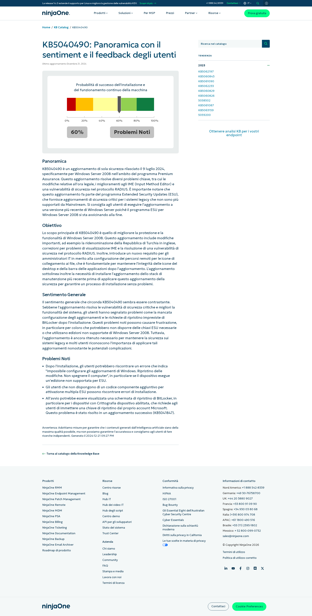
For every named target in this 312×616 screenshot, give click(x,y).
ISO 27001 (169, 499)
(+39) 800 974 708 (242, 514)
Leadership (109, 554)
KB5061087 (206, 105)
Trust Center (110, 533)
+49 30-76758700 (248, 493)
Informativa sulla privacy (178, 487)
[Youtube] (233, 568)
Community (110, 560)
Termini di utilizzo (234, 552)
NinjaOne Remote (53, 505)
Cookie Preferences (249, 606)
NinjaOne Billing (52, 522)
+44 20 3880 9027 (240, 498)
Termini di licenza (113, 583)
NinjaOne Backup (53, 539)
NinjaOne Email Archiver (57, 544)
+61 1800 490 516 (243, 520)
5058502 (204, 100)
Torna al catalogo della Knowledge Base (72, 453)
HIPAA (166, 493)
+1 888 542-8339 (253, 487)
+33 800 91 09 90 (245, 504)
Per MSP (149, 13)
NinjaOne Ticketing (54, 527)
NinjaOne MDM (52, 510)
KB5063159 (206, 110)
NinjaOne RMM (52, 487)
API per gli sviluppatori (117, 522)
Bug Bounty (170, 505)
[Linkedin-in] (226, 568)
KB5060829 (206, 91)
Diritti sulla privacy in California (182, 535)
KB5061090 (206, 81)
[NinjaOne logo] (56, 13)
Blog (105, 493)
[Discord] (255, 568)
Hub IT (106, 499)
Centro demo (111, 516)
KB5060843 (206, 76)
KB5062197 (206, 71)
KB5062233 (206, 86)
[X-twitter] (262, 568)
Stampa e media (113, 571)
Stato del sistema (113, 527)
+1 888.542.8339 (214, 3)
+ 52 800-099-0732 (248, 530)
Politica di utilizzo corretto (240, 558)
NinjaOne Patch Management (61, 499)
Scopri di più (146, 3)
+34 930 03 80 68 (246, 509)
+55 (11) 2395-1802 (244, 525)
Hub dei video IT (113, 505)
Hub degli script (112, 510)
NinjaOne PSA (51, 516)
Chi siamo (108, 548)
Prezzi (170, 13)
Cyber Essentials (173, 520)
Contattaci (232, 3)
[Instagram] (248, 568)
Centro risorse (111, 487)
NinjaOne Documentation (58, 533)
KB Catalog (61, 27)
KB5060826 (206, 96)
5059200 (204, 115)
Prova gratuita (257, 13)
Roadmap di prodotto (56, 550)
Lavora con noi (111, 577)
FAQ (105, 565)
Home (46, 27)
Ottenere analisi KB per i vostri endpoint (234, 133)
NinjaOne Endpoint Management (63, 493)
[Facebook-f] (240, 568)
